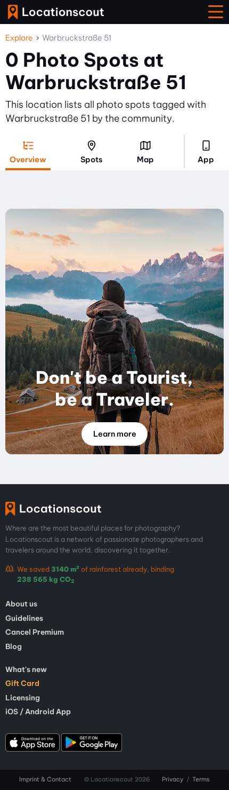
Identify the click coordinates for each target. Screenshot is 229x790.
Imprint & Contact (45, 779)
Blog (13, 646)
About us (21, 604)
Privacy (172, 779)
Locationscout (56, 12)
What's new (26, 669)
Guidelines (24, 618)
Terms (201, 779)
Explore (19, 38)
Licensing (22, 697)
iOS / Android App (38, 711)
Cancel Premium (34, 632)
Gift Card (22, 683)
